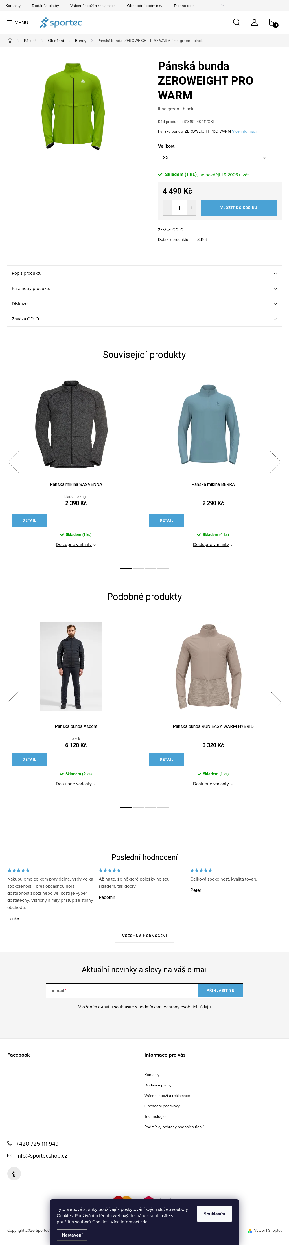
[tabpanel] (75, 468)
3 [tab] (150, 568)
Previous (13, 462)
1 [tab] (126, 568)
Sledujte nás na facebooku (14, 1173)
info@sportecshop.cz (41, 1155)
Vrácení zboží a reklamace (93, 5)
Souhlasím (214, 1214)
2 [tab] (138, 568)
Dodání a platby (45, 5)
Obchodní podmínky (144, 5)
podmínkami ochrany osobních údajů (174, 1007)
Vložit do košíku (238, 208)
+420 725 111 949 (37, 1144)
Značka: (170, 230)
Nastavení (72, 1235)
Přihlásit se (220, 990)
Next (275, 462)
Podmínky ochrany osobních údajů (174, 1127)
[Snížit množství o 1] (167, 207)
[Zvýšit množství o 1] (191, 207)
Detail (29, 520)
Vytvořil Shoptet (268, 1230)
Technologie (184, 5)
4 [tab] (163, 568)
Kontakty (13, 5)
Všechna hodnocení (144, 936)
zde (144, 1221)
